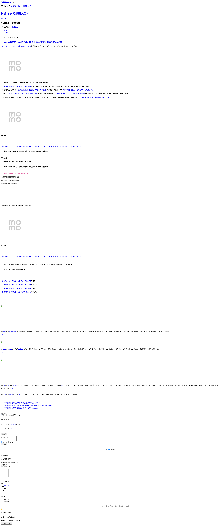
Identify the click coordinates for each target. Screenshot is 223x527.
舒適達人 (11, 394)
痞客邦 (12, 424)
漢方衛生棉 (21, 394)
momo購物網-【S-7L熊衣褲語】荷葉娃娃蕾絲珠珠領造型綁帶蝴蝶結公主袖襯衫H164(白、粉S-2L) (28, 405)
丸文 (8, 385)
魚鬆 (2, 352)
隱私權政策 (121, 506)
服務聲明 (128, 506)
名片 (5, 34)
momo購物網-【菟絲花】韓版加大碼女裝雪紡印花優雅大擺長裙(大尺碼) (22, 402)
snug (2, 299)
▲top (2, 431)
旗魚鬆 (63, 385)
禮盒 (12, 388)
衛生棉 (4, 394)
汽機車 (12, 428)
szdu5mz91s (4, 416)
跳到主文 (3, 18)
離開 (10, 523)
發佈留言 (3, 444)
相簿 (5, 30)
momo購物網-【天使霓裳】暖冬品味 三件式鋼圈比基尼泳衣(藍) (33, 42)
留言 (15, 424)
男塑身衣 (20, 349)
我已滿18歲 (4, 523)
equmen (10, 349)
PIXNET (98, 506)
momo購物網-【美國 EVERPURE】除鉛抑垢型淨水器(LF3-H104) (20, 404)
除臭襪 (4, 331)
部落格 (6, 32)
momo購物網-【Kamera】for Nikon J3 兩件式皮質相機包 (18, 407)
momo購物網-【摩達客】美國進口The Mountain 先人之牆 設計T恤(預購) (22, 408)
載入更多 (3, 434)
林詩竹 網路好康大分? (14, 13)
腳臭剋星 (13, 331)
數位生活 (15, 27)
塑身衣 (2, 334)
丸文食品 (14, 385)
